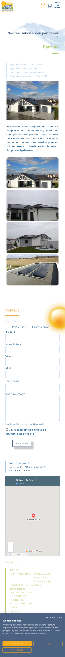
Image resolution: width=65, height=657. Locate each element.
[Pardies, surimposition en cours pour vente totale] (32, 175)
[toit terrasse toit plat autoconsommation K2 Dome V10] (32, 272)
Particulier (40, 577)
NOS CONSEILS (19, 596)
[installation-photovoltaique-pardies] (32, 240)
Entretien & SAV (43, 581)
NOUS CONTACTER (21, 603)
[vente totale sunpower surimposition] (32, 208)
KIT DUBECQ (17, 599)
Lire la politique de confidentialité (24, 424)
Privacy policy (54, 617)
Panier (13, 607)
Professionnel (42, 573)
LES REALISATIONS (21, 592)
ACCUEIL (15, 570)
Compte (14, 611)
